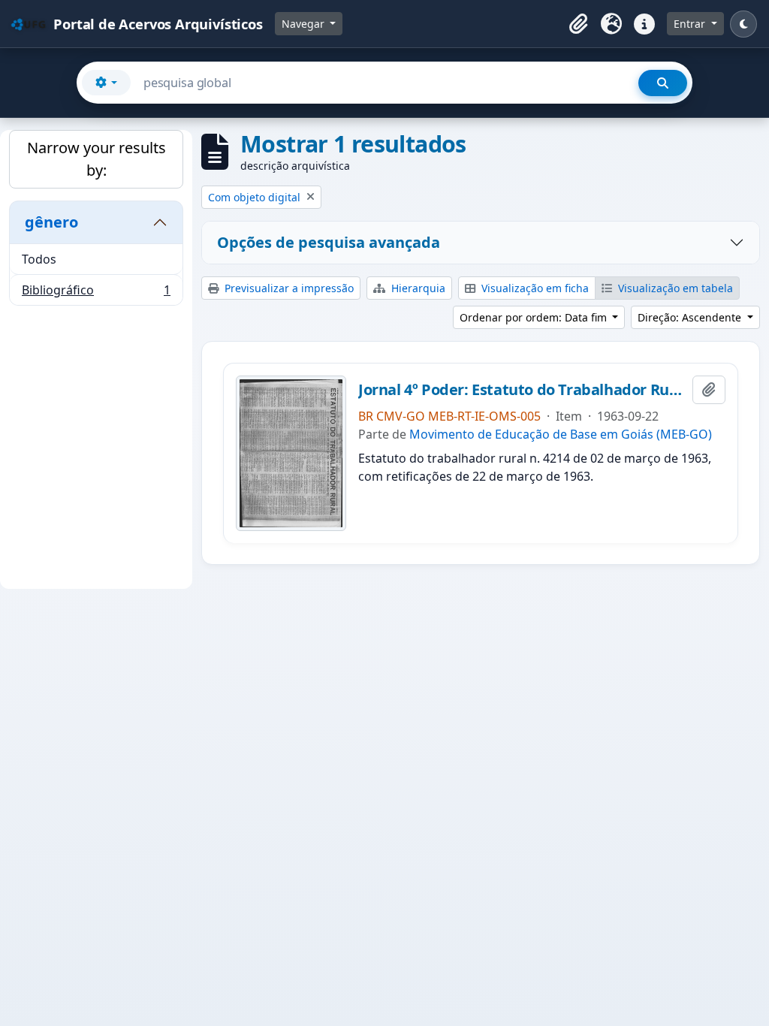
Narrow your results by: (96, 158)
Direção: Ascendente (691, 317)
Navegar (304, 24)
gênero (51, 222)
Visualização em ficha (533, 288)
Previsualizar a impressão (288, 288)
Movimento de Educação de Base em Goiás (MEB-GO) (560, 434)
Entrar (691, 24)
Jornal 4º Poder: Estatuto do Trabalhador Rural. (522, 390)
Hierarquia (416, 288)
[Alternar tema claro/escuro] (743, 24)
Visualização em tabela (674, 288)
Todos (39, 259)
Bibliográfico (95, 293)
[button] (578, 24)
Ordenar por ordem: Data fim (535, 317)
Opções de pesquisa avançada (328, 242)
